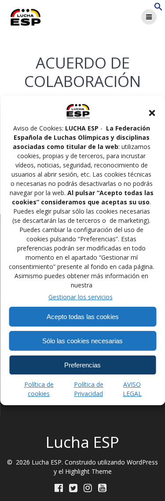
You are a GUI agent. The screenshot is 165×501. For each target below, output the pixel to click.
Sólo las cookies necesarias (82, 341)
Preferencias (82, 365)
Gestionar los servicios (80, 297)
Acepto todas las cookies (83, 316)
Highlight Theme (88, 471)
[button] (151, 113)
